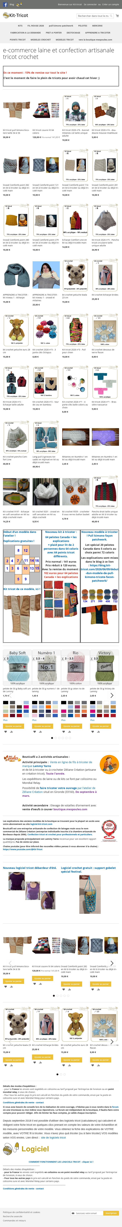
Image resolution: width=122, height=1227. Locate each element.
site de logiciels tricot (54, 1137)
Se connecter (90, 4)
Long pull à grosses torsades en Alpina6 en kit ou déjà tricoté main (46, 459)
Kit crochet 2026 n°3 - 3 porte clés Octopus (44, 351)
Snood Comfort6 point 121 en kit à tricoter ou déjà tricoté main (46, 188)
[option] (5, 702)
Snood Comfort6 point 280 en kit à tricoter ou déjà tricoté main (16, 242)
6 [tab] (70, 738)
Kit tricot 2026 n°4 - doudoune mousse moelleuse (104, 131)
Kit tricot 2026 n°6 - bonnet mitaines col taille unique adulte (75, 133)
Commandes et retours (14, 1220)
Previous (10, 695)
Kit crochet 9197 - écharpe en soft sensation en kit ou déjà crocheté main (16, 514)
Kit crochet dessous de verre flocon (103, 351)
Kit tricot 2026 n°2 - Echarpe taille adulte (13, 403)
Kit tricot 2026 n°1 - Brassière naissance (104, 403)
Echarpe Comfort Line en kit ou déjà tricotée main (74, 241)
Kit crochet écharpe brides (105, 294)
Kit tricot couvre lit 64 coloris (46, 966)
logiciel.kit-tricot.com (41, 824)
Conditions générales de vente (18, 1102)
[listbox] (17, 711)
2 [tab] (56, 738)
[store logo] (15, 15)
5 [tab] (66, 738)
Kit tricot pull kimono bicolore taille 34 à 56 (16, 131)
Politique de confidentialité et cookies (21, 1212)
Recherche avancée (12, 1216)
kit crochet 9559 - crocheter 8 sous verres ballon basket (75, 513)
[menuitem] (20, 25)
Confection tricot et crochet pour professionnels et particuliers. (60, 834)
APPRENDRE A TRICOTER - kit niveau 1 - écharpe (16, 296)
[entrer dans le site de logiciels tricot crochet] (43, 1154)
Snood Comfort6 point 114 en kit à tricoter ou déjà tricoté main (75, 188)
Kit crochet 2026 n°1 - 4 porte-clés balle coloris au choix (75, 404)
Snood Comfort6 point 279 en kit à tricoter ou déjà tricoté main (46, 242)
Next (111, 695)
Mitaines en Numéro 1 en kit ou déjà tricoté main (75, 458)
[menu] (61, 32)
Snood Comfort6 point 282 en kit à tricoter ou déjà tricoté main (16, 188)
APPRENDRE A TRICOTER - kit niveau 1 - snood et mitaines (45, 297)
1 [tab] (52, 738)
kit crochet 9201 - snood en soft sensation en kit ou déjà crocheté (46, 514)
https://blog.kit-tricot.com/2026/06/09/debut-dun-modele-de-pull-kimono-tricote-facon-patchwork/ (100, 573)
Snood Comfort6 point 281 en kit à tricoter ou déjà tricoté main (105, 188)
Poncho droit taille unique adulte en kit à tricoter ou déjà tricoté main (105, 514)
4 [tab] (63, 738)
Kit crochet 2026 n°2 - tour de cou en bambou (46, 403)
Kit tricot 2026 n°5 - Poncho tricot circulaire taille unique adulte (105, 242)
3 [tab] (59, 738)
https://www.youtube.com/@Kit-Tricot (22, 849)
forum (115, 1106)
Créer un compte (110, 4)
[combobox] (95, 16)
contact (40, 1102)
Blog (12, 4)
